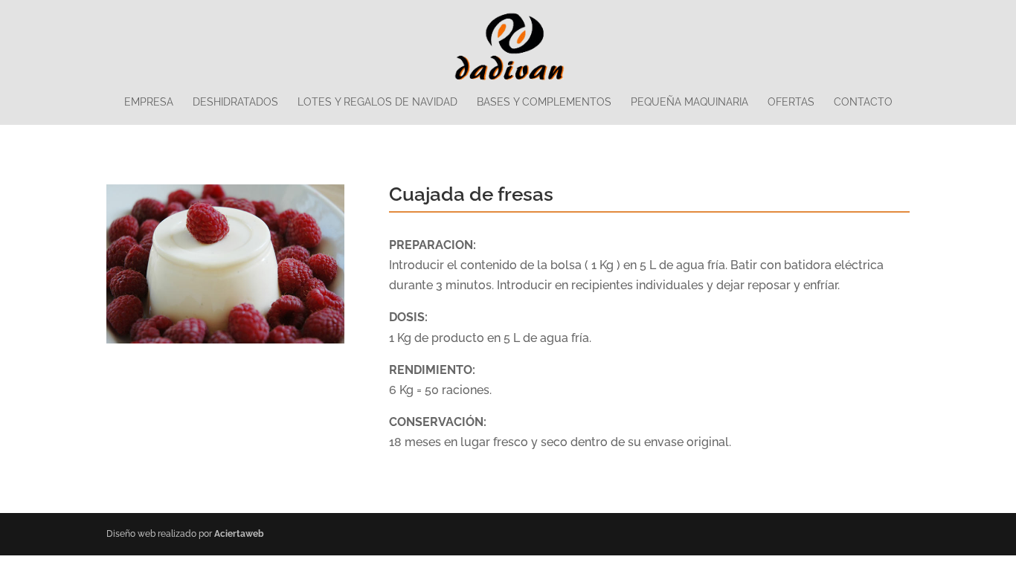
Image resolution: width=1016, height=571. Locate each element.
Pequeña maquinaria (689, 102)
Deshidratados (235, 102)
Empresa (148, 102)
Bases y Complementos (544, 102)
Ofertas (791, 102)
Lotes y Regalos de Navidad (377, 102)
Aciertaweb (239, 534)
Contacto (863, 102)
